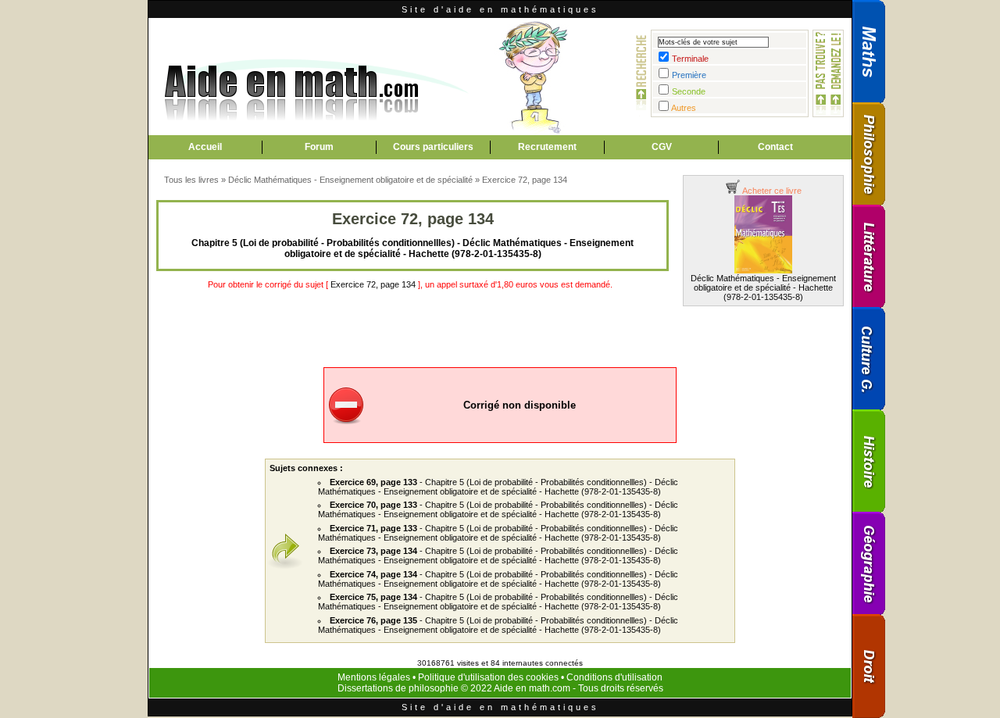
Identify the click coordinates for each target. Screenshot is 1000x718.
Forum (319, 146)
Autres (683, 108)
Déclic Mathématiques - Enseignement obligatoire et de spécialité (350, 179)
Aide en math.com (532, 688)
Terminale (690, 58)
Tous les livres (191, 179)
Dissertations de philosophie (398, 688)
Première (689, 75)
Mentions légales (374, 677)
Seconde (688, 91)
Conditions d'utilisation (614, 677)
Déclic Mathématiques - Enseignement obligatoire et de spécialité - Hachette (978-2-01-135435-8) (763, 287)
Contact (775, 146)
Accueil (205, 146)
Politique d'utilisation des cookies (488, 677)
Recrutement (547, 146)
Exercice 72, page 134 (524, 179)
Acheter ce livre (771, 190)
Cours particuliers (433, 146)
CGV (662, 146)
